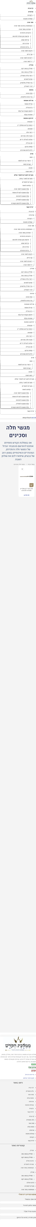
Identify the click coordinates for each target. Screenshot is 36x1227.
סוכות (30, 168)
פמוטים (30, 129)
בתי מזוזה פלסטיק (26, 97)
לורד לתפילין (28, 86)
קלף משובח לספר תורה (21, 189)
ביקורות (30, 15)
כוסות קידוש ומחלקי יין (24, 125)
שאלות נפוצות (27, 19)
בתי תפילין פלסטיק (26, 83)
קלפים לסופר (26, 185)
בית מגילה (29, 107)
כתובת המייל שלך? (30, 1211)
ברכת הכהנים (24, 47)
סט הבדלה (29, 143)
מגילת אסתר (28, 104)
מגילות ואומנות (28, 100)
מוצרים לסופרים (27, 182)
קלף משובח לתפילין (22, 200)
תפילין (31, 65)
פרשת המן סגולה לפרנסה (20, 36)
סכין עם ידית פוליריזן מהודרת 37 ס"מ (26, 489)
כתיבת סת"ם (30, 1161)
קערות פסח (27, 164)
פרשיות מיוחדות (25, 33)
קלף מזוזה (29, 93)
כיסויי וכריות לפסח (24, 161)
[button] (32, 485)
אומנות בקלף (28, 115)
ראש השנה (29, 171)
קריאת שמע (25, 40)
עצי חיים (29, 54)
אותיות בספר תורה (25, 29)
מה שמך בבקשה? (30, 1199)
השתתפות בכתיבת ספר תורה (23, 26)
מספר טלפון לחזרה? (29, 1205)
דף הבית (30, 8)
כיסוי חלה (29, 132)
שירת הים (26, 43)
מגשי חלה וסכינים (26, 136)
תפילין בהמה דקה (26, 68)
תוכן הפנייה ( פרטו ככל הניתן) (26, 1217)
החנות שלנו (30, 1098)
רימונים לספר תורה (26, 58)
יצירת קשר (29, 207)
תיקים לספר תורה (26, 51)
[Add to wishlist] (22, 469)
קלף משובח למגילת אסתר (20, 193)
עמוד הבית (30, 464)
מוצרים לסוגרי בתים (26, 178)
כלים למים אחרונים (26, 150)
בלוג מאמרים (30, 1091)
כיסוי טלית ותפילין (26, 76)
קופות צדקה (28, 147)
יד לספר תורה (28, 61)
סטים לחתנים (28, 79)
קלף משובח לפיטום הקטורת (20, 203)
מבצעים (30, 122)
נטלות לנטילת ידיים (26, 139)
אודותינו (30, 12)
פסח (31, 157)
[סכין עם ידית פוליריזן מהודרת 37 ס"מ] (27, 476)
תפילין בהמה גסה (26, 72)
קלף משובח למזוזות (22, 196)
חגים (31, 154)
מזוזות (31, 90)
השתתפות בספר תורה (27, 1168)
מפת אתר (31, 1095)
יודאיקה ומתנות (28, 118)
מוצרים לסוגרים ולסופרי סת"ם (23, 175)
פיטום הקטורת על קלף (25, 111)
